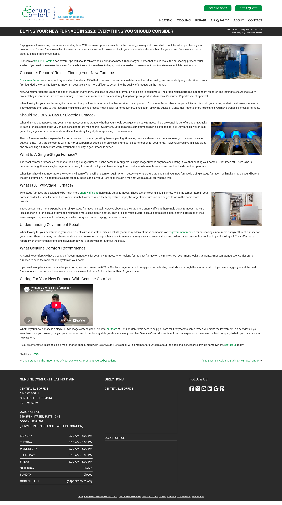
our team (112, 328)
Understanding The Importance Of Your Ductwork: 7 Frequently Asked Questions (69, 360)
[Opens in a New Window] (191, 389)
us (235, 344)
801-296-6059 (217, 8)
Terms (162, 496)
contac (228, 344)
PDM (201, 496)
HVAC (235, 30)
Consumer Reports (31, 80)
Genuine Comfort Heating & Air (100, 496)
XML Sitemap (183, 496)
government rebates (183, 232)
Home (229, 30)
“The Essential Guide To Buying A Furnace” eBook (230, 360)
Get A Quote (249, 8)
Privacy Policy (150, 496)
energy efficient (89, 192)
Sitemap (171, 496)
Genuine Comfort (44, 60)
